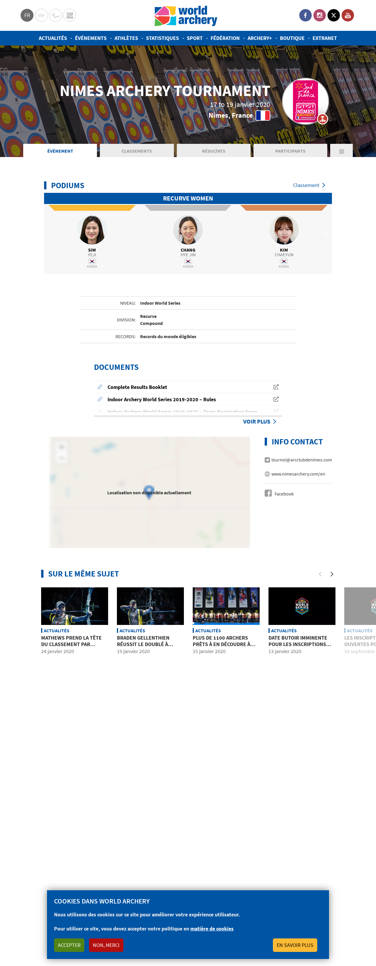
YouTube (347, 15)
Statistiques (162, 38)
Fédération (225, 38)
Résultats (213, 151)
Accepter (69, 945)
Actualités (53, 38)
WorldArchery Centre (69, 15)
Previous (51, 234)
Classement (306, 185)
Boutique (292, 38)
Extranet (325, 38)
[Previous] (320, 574)
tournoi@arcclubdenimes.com (301, 460)
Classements (137, 151)
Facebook (305, 15)
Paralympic (55, 15)
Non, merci (106, 945)
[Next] (332, 574)
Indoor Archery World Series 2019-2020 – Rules (162, 399)
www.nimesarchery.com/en (298, 474)
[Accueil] (186, 15)
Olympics (41, 15)
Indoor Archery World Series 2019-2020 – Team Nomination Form (182, 411)
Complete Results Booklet (137, 387)
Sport (195, 38)
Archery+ (260, 38)
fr (27, 15)
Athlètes (126, 38)
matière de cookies (212, 928)
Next (325, 234)
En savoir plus (295, 945)
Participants (290, 151)
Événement (60, 151)
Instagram (319, 15)
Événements (91, 38)
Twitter (333, 15)
